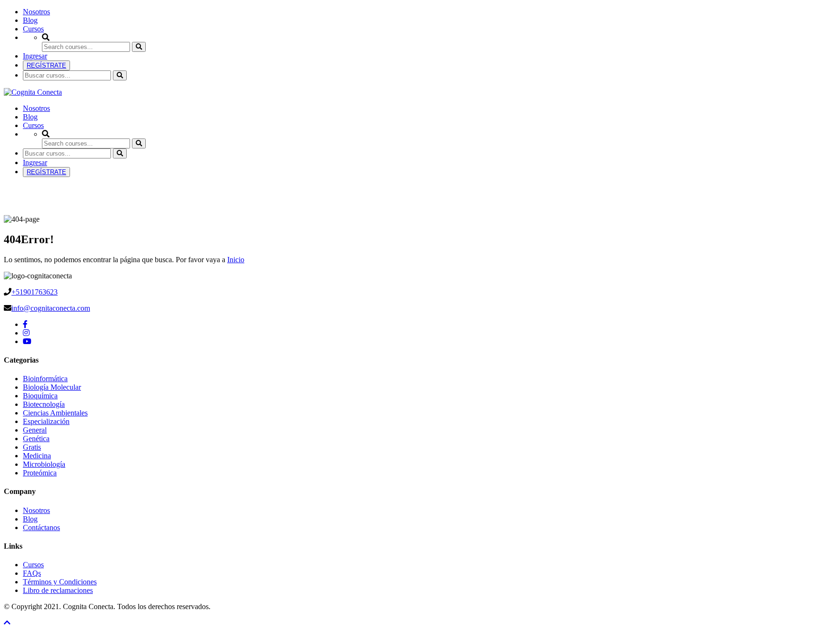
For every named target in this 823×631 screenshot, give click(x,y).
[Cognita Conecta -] (33, 92)
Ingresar (35, 56)
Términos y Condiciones (60, 582)
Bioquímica (40, 396)
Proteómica (40, 473)
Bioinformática (45, 379)
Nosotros (36, 12)
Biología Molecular (52, 387)
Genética (36, 438)
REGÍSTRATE (46, 65)
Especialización (46, 421)
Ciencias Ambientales (55, 413)
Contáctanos (41, 527)
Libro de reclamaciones (58, 590)
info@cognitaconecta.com (50, 308)
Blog (30, 20)
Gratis (32, 447)
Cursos (33, 29)
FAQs (32, 573)
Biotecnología (44, 404)
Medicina (37, 456)
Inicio (235, 260)
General (35, 430)
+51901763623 (34, 292)
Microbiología (44, 464)
